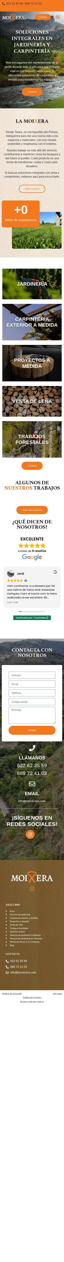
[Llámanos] (32, 748)
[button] (58, 17)
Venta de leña (32, 401)
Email (32, 793)
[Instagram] (30, 834)
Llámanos (32, 757)
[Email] (32, 784)
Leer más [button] (9, 602)
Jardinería (32, 284)
